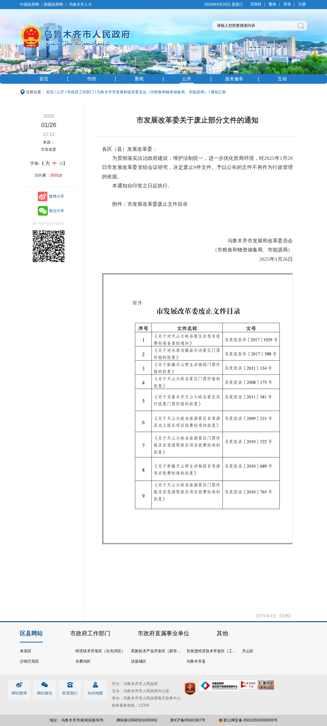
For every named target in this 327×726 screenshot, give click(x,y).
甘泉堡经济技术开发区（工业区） (215, 651)
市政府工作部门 (80, 92)
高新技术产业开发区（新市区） (158, 651)
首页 (43, 78)
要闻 (139, 78)
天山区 (248, 651)
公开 (186, 78)
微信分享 (56, 211)
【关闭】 (285, 616)
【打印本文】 (265, 616)
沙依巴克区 (29, 661)
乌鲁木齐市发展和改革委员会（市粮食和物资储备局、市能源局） (152, 92)
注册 (302, 4)
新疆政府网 (53, 4)
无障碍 (255, 4)
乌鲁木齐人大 (80, 4)
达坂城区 (138, 661)
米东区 (25, 651)
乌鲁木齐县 (196, 661)
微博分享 (56, 196)
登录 (287, 4)
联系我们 (70, 693)
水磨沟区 (83, 661)
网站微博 (19, 693)
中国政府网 (29, 4)
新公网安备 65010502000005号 (250, 720)
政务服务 (234, 78)
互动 (282, 78)
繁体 (272, 4)
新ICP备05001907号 (187, 720)
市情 (91, 78)
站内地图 (95, 693)
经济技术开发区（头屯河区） (100, 651)
